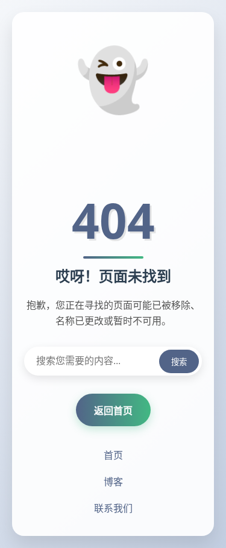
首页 (113, 455)
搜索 (179, 362)
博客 (113, 481)
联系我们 (113, 508)
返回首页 (113, 410)
